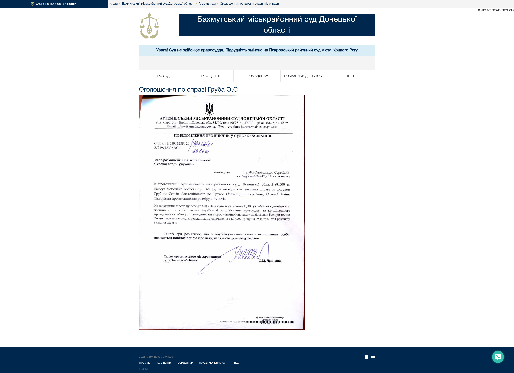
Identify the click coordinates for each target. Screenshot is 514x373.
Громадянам (185, 363)
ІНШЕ (351, 76)
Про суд (144, 363)
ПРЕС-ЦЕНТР (209, 76)
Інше (236, 363)
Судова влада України (56, 4)
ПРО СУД (162, 76)
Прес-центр (163, 363)
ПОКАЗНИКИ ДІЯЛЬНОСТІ (304, 76)
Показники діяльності (213, 363)
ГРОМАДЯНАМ (257, 76)
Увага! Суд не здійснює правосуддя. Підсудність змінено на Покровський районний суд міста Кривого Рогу (257, 50)
